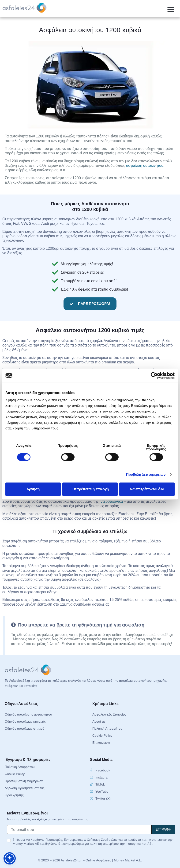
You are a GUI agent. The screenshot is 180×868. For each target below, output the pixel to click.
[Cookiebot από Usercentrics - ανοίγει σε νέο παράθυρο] (154, 375)
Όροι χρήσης (14, 795)
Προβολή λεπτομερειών (146, 474)
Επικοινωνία (101, 742)
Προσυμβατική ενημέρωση (24, 781)
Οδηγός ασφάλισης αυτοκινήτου (28, 714)
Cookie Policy (102, 735)
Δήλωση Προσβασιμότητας (25, 788)
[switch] (68, 457)
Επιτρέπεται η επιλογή (90, 489)
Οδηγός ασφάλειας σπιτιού (24, 728)
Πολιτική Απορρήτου (107, 728)
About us (98, 721)
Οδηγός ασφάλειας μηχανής (25, 721)
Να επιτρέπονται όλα (147, 489)
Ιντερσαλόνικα (111, 501)
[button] (170, 9)
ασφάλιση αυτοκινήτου (144, 165)
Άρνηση (33, 489)
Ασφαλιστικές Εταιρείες (109, 714)
